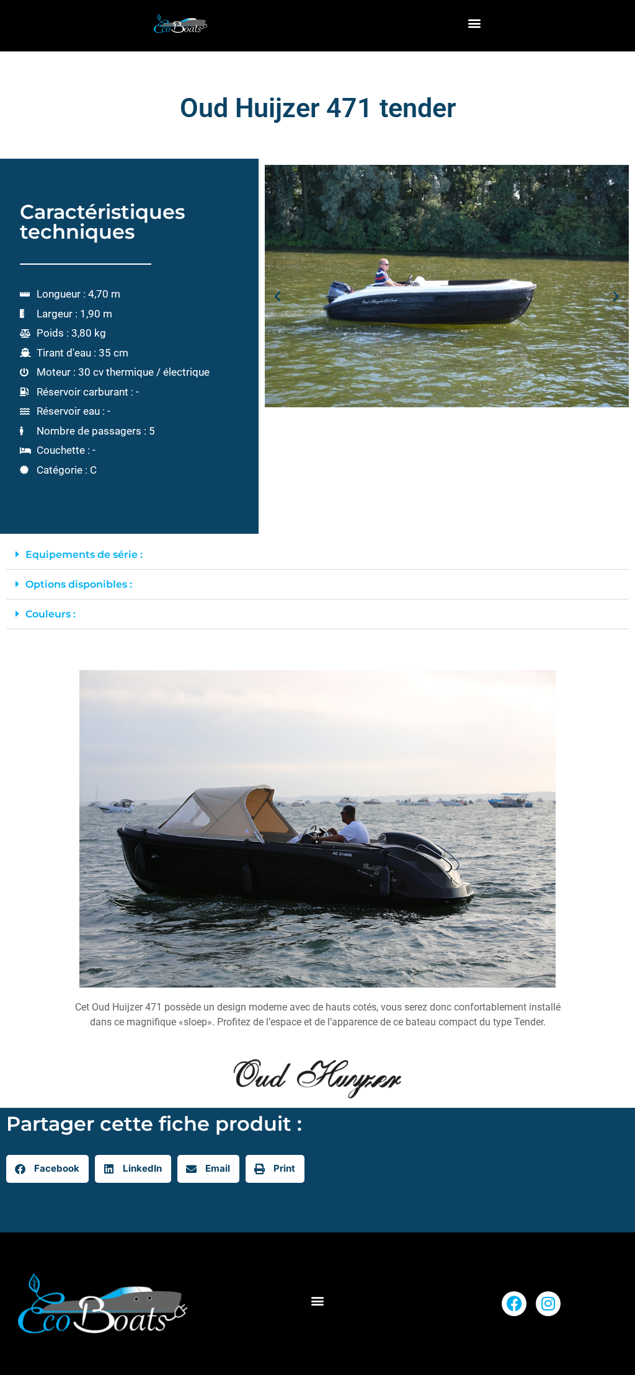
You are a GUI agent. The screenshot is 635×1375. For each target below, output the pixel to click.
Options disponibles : (78, 584)
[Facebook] (514, 1303)
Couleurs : (50, 614)
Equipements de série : (84, 554)
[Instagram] (548, 1303)
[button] (474, 22)
